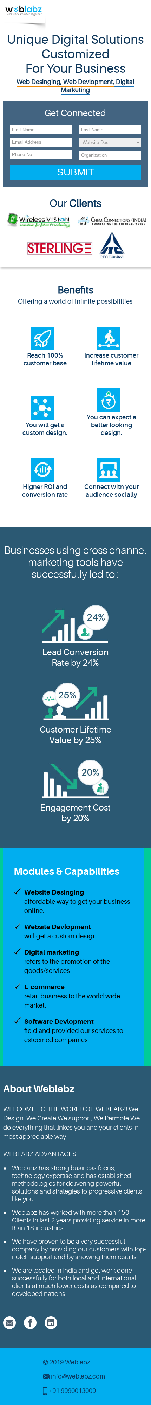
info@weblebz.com (78, 1376)
